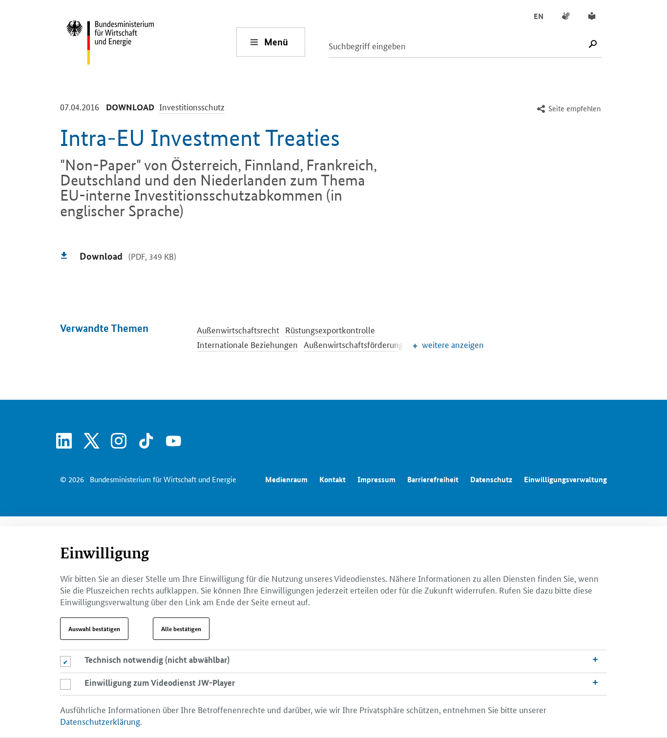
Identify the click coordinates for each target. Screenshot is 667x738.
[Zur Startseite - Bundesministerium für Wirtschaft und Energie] (150, 41)
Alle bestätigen (181, 628)
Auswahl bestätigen (94, 628)
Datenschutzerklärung (100, 721)
